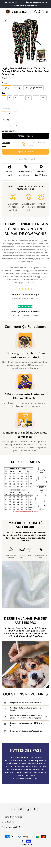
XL (22, 98)
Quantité (6, 120)
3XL (36, 98)
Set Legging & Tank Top (33, 88)
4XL (43, 98)
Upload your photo (10, 131)
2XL (28, 98)
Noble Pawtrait (28, 844)
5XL (5, 103)
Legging (6, 88)
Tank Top (17, 88)
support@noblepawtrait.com (25, 778)
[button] (35, 11)
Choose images (25, 136)
